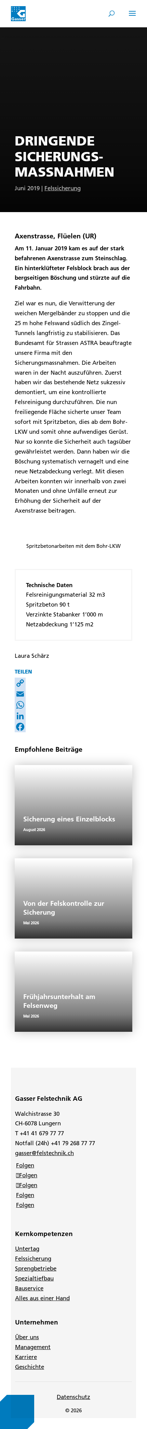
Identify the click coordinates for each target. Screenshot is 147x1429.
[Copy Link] (73, 683)
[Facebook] (73, 726)
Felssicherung (62, 188)
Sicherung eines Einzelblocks (69, 819)
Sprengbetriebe (35, 1268)
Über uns (27, 1337)
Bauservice (29, 1288)
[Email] (73, 694)
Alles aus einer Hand (42, 1298)
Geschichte (29, 1366)
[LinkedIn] (73, 715)
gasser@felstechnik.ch (44, 1153)
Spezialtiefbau (34, 1278)
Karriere (26, 1357)
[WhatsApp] (73, 704)
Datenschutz (73, 1396)
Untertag (27, 1248)
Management (33, 1347)
